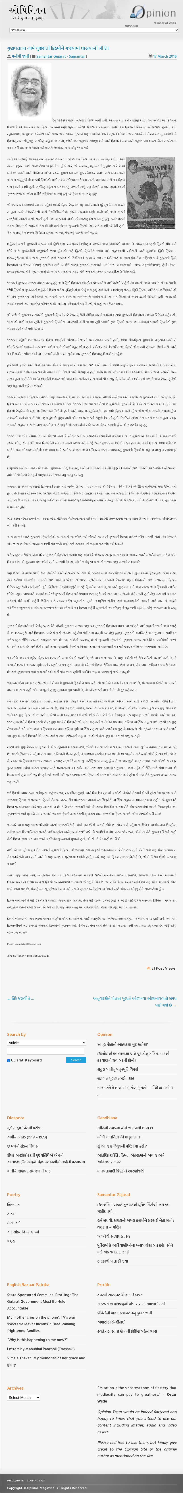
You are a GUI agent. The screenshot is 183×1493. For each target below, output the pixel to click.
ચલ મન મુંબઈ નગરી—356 (115, 1078)
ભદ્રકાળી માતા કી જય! (112, 1261)
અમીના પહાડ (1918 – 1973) (27, 1137)
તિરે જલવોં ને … (20, 998)
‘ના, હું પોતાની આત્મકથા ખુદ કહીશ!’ (122, 1044)
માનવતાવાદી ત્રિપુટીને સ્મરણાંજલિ (121, 1171)
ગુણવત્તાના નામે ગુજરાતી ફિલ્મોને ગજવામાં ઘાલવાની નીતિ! (58, 48)
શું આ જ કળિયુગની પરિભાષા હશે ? (122, 1146)
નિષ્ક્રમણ (13, 1204)
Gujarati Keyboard (26, 1060)
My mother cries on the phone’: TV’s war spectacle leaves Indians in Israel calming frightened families (41, 1323)
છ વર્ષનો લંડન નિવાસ (22, 1146)
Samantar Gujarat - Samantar (60, 56)
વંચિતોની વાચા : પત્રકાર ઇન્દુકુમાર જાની (124, 1313)
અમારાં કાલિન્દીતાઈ (111, 1322)
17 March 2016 (165, 56)
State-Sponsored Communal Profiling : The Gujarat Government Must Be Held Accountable (43, 1301)
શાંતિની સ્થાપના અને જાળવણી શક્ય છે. (125, 1128)
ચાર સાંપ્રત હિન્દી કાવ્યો (23, 1232)
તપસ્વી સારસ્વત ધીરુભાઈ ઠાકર (119, 1294)
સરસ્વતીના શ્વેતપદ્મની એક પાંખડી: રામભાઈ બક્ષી (131, 1304)
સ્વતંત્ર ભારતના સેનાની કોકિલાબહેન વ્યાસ (127, 1331)
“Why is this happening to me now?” (37, 1339)
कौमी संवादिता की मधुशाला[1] (119, 1137)
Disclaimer (15, 1480)
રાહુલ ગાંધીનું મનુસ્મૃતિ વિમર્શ (117, 1069)
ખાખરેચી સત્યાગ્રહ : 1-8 (114, 1236)
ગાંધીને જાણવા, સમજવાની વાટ (28, 1171)
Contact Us (36, 1480)
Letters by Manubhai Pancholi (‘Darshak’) (41, 1349)
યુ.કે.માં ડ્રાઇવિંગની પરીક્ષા (24, 1128)
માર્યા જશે (13, 1223)
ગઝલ (11, 1214)
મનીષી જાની (20, 56)
